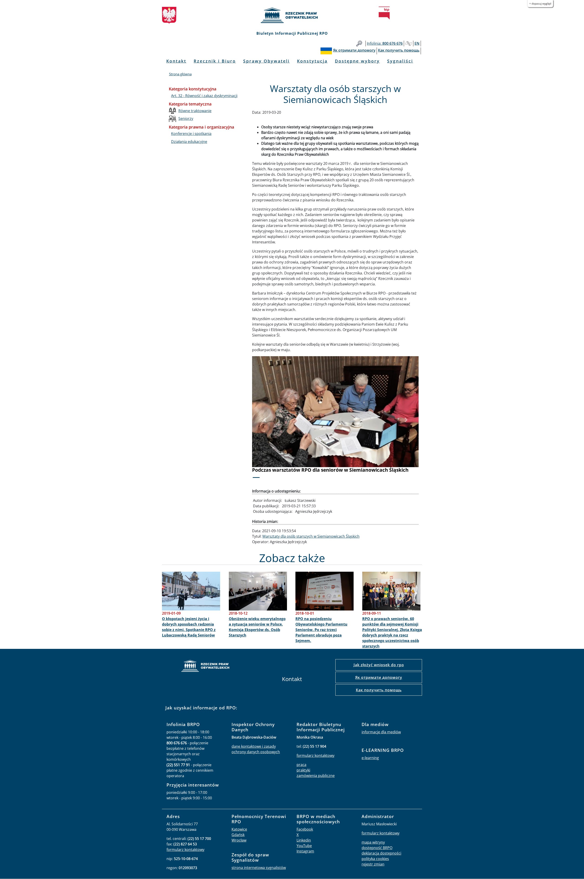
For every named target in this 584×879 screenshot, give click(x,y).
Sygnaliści (400, 61)
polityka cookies (375, 858)
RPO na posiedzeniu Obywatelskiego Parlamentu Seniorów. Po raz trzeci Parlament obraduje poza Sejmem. (321, 629)
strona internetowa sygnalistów (259, 867)
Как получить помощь (379, 689)
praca (301, 764)
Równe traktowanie (194, 110)
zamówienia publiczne (316, 775)
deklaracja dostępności (381, 853)
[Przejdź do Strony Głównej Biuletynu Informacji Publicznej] (384, 13)
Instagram (305, 851)
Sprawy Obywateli (266, 61)
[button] (264, 420)
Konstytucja (312, 61)
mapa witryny (373, 842)
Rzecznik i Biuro (215, 61)
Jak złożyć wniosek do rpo (379, 664)
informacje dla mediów (381, 731)
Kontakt (176, 61)
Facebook (305, 829)
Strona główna (180, 74)
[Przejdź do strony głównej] (292, 15)
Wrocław (239, 840)
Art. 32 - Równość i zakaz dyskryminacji (204, 95)
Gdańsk (238, 834)
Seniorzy (185, 118)
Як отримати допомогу (378, 677)
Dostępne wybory (357, 61)
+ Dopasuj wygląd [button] (540, 3)
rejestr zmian (373, 864)
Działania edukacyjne (189, 141)
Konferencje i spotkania (191, 133)
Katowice (239, 829)
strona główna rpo (205, 666)
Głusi (408, 43)
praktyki (303, 770)
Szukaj (359, 43)
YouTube (304, 845)
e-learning (370, 757)
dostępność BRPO (377, 847)
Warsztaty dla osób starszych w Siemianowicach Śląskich (311, 536)
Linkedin (304, 840)
